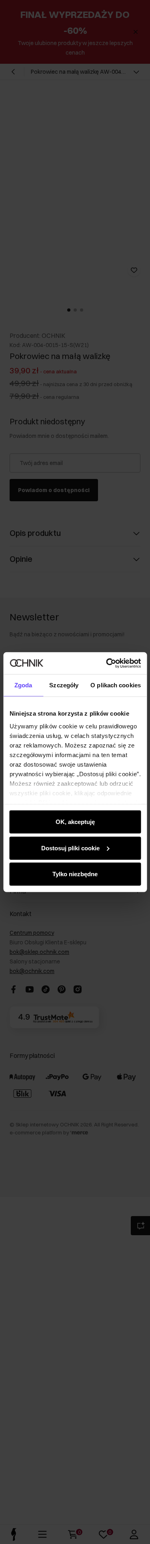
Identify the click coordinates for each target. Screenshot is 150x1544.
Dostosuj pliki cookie (70, 847)
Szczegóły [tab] (63, 685)
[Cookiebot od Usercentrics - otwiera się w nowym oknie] (107, 663)
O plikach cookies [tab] (115, 685)
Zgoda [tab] (23, 685)
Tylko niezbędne (75, 874)
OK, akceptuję (75, 821)
